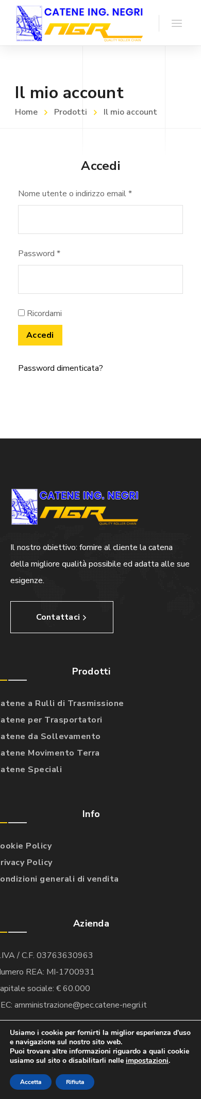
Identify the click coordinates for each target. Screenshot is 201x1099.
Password (39, 253)
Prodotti (70, 112)
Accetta (30, 1082)
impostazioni (147, 1060)
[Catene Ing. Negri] (79, 22)
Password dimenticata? (60, 368)
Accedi (40, 335)
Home (26, 112)
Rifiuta (75, 1082)
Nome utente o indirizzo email (75, 193)
